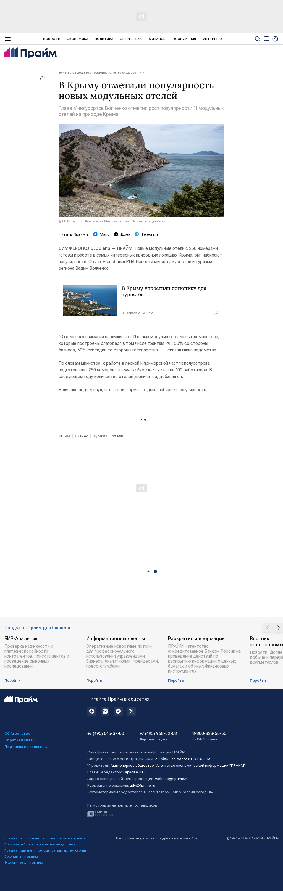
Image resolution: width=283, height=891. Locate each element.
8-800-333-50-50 (209, 736)
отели (117, 436)
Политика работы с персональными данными (39, 844)
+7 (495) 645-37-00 (105, 733)
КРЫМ (64, 436)
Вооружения (184, 39)
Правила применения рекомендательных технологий (45, 850)
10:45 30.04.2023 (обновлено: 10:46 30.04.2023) (97, 73)
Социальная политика (21, 856)
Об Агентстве (17, 733)
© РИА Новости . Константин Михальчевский (94, 221)
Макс (104, 234)
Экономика (77, 39)
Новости (51, 39)
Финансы (157, 39)
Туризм (100, 436)
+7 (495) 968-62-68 (158, 736)
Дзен (125, 234)
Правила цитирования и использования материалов (45, 838)
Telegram (149, 234)
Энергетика (131, 39)
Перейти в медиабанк (148, 221)
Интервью (212, 39)
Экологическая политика (24, 862)
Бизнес (81, 436)
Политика (104, 39)
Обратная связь (19, 740)
